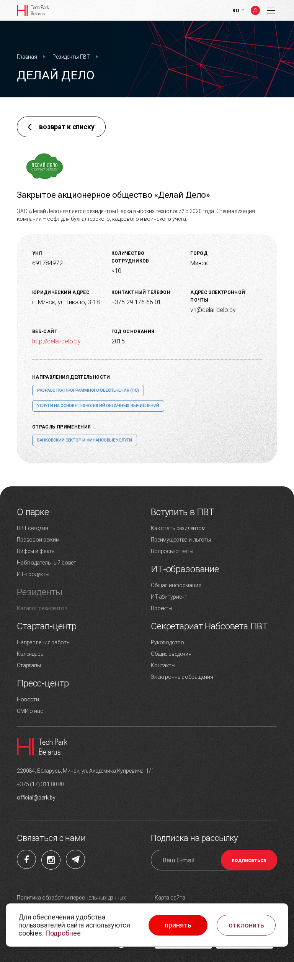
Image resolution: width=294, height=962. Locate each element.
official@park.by (36, 798)
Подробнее (63, 933)
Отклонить (246, 925)
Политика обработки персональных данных (71, 898)
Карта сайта (170, 898)
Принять (178, 925)
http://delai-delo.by (56, 341)
